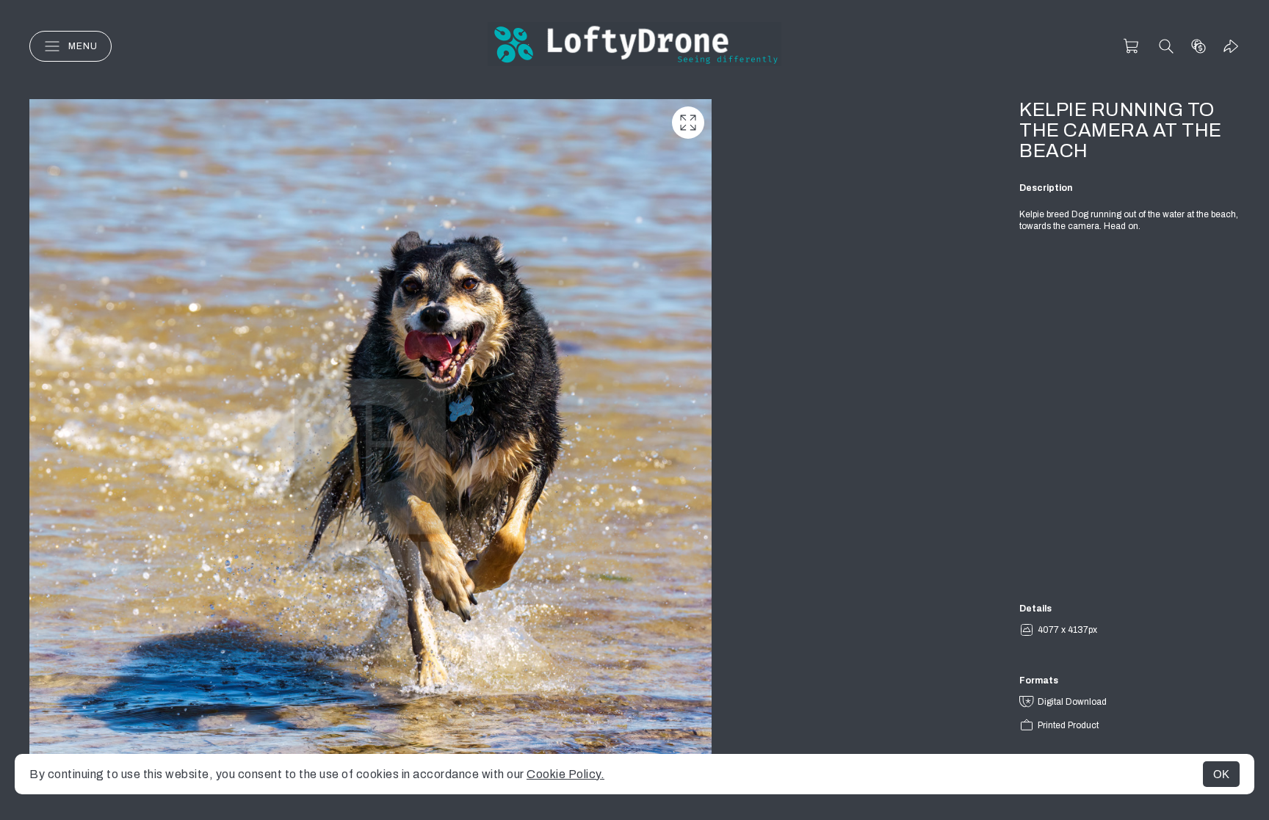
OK (1221, 774)
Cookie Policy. (565, 774)
